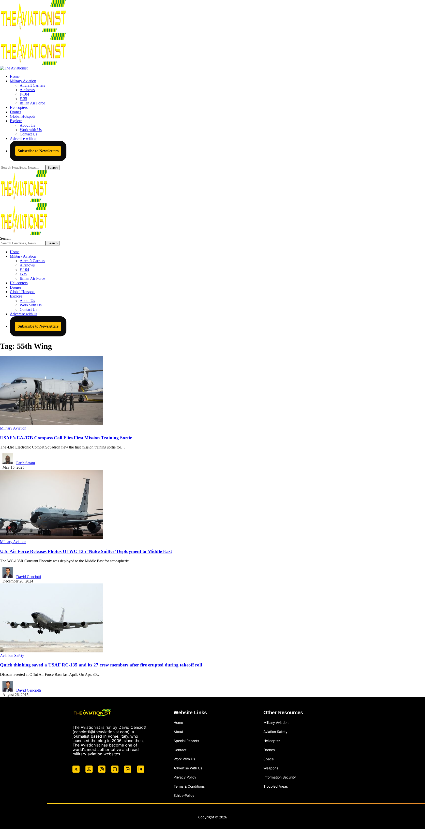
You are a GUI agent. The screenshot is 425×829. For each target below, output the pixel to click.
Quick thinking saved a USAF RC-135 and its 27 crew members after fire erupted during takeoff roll (101, 664)
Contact (180, 750)
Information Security (279, 777)
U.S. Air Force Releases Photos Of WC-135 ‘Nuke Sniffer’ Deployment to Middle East (86, 551)
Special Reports (186, 741)
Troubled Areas (275, 786)
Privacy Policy (185, 777)
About (178, 732)
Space (268, 759)
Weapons (270, 768)
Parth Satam (25, 463)
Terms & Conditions (189, 786)
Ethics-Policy (184, 795)
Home (178, 722)
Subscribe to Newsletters (38, 151)
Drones (269, 750)
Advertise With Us (188, 768)
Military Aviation (13, 428)
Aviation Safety (12, 655)
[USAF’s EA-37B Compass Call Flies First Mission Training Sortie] (51, 424)
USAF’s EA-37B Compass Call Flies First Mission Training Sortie (66, 437)
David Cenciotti (28, 577)
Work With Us (184, 759)
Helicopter (271, 741)
